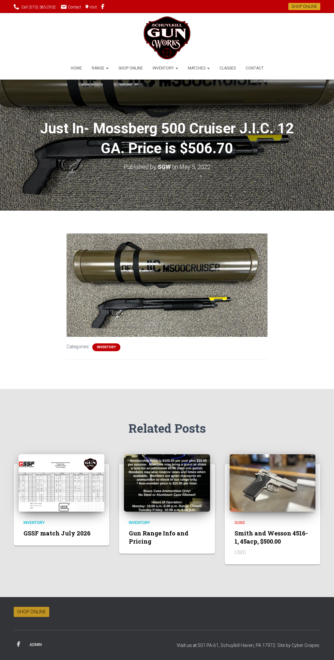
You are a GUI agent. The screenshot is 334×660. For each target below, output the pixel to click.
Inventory (164, 68)
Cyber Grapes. (306, 645)
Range (98, 68)
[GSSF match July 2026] (61, 482)
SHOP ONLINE (304, 6)
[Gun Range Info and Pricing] (167, 482)
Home (76, 68)
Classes (228, 68)
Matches (197, 68)
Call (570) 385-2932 (38, 7)
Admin (35, 644)
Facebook (18, 644)
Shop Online (130, 68)
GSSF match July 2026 (57, 533)
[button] (107, 68)
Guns (240, 522)
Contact (74, 7)
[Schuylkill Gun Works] (167, 37)
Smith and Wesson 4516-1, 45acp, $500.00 (271, 537)
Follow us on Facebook (102, 7)
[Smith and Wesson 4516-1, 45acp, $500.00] (272, 482)
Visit (93, 7)
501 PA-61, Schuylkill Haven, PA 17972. (237, 645)
